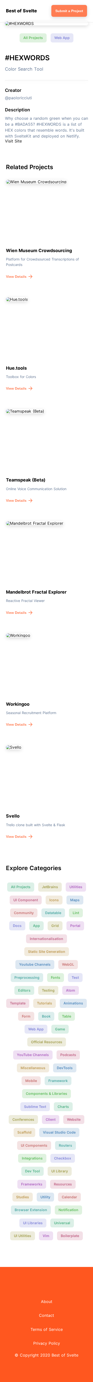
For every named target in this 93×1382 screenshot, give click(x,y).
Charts (63, 1106)
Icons (54, 900)
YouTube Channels (33, 1055)
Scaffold (24, 1132)
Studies (22, 1197)
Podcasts (68, 1055)
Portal (75, 925)
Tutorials (44, 1003)
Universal (62, 1223)
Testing (48, 990)
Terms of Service (47, 1329)
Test (75, 977)
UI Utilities (22, 1236)
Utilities (75, 887)
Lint (76, 913)
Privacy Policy (46, 1343)
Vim (46, 1236)
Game (60, 1029)
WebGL (68, 964)
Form (26, 1016)
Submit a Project (69, 11)
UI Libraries (33, 1223)
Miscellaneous (33, 1068)
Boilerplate (70, 1236)
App (36, 925)
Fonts (55, 977)
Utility (45, 1197)
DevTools (65, 1068)
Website (74, 1119)
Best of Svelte (21, 11)
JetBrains (50, 887)
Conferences (23, 1119)
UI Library (59, 1171)
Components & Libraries (46, 1093)
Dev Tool (32, 1171)
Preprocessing (26, 977)
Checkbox (62, 1158)
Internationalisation (46, 939)
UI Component (25, 900)
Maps (75, 900)
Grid (55, 925)
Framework (58, 1081)
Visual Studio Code (59, 1132)
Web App (62, 38)
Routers (65, 1145)
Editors (24, 990)
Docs (17, 925)
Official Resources (46, 1042)
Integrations (32, 1158)
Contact (46, 1315)
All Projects (33, 38)
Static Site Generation (46, 951)
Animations (73, 1003)
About (46, 1301)
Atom (70, 990)
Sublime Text (35, 1106)
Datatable (53, 913)
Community (24, 913)
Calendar (69, 1197)
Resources (63, 1184)
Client (51, 1119)
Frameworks (31, 1184)
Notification (68, 1210)
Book (46, 1016)
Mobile (31, 1081)
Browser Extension (31, 1210)
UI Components (34, 1145)
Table (66, 1016)
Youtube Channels (35, 964)
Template (18, 1003)
